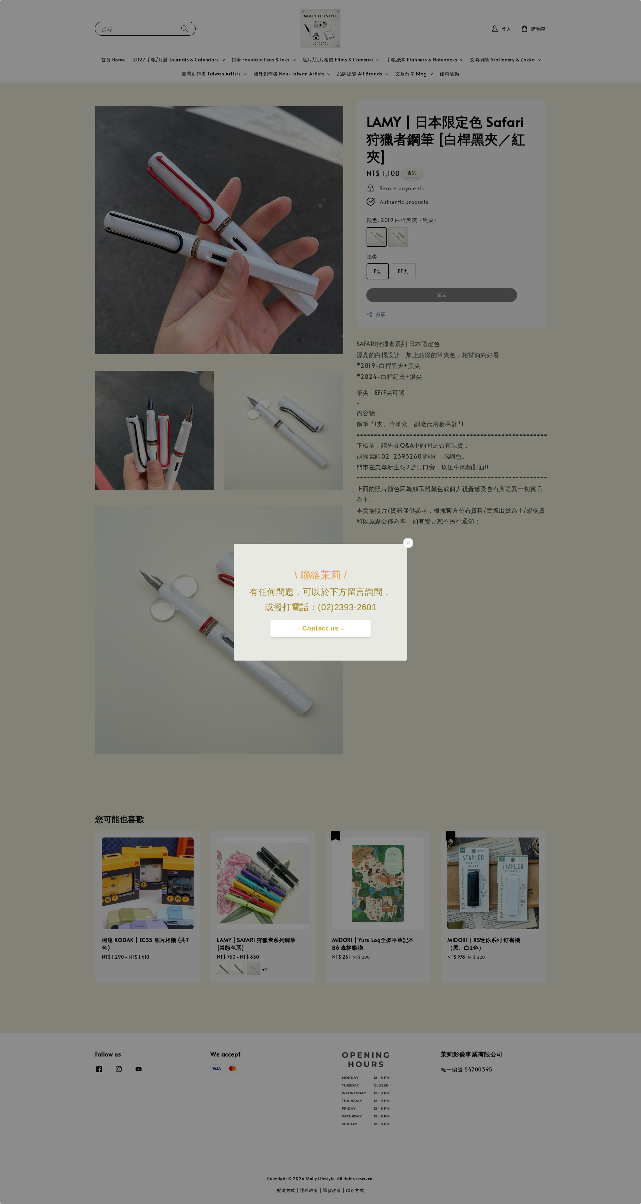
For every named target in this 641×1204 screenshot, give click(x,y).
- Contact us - (320, 628)
